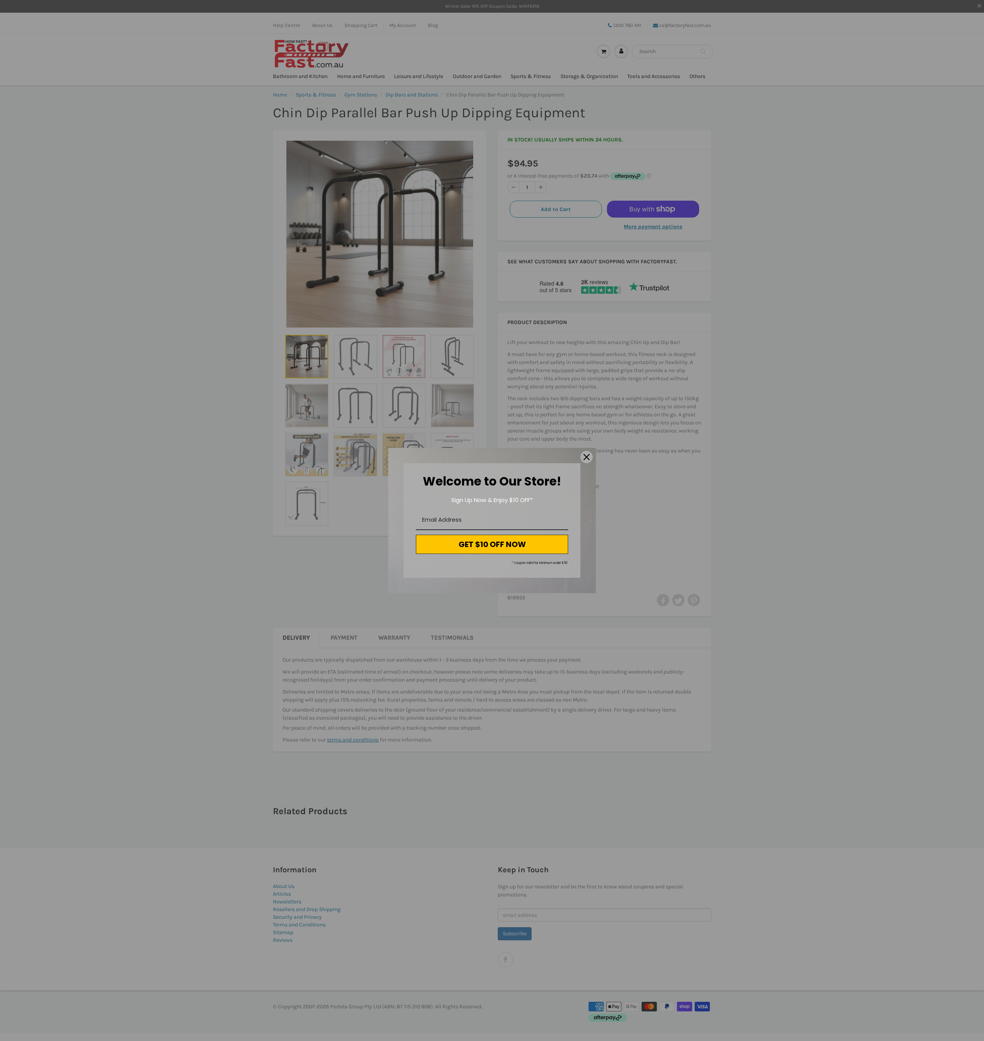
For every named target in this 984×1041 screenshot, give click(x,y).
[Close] (586, 457)
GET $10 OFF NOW (492, 544)
